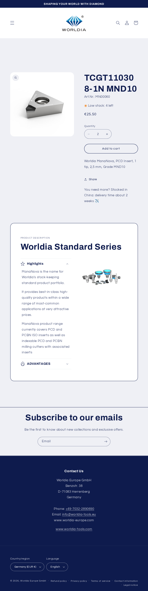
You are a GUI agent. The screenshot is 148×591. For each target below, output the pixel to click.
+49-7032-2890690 (80, 509)
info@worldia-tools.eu (79, 514)
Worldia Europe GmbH (33, 581)
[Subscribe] (105, 441)
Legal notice (131, 585)
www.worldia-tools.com (74, 529)
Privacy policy (79, 581)
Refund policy (59, 581)
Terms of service (100, 581)
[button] (12, 22)
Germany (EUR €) (25, 566)
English (55, 566)
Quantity (89, 126)
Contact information (126, 581)
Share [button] (93, 179)
